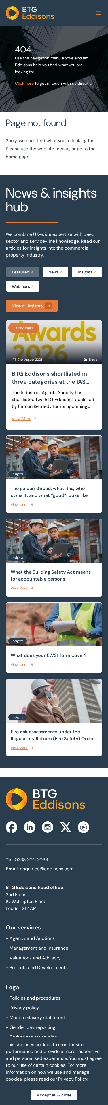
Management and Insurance (37, 948)
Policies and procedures (33, 998)
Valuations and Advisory (33, 958)
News (53, 272)
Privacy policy (22, 1008)
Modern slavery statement (35, 1018)
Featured (20, 272)
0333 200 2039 (31, 860)
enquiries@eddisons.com (46, 869)
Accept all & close (54, 1095)
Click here (24, 83)
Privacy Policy (72, 1079)
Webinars (21, 286)
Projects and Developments (37, 968)
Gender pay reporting (30, 1027)
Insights (85, 272)
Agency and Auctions (30, 938)
